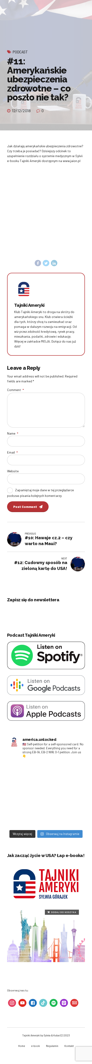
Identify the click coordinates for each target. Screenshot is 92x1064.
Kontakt (69, 1045)
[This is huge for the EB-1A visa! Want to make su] (65, 795)
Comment (15, 390)
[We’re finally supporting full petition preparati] (65, 773)
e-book (35, 1045)
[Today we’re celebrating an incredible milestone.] (27, 817)
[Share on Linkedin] (54, 263)
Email (12, 452)
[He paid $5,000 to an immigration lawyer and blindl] (65, 817)
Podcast (20, 51)
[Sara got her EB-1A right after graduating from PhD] (27, 773)
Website (13, 471)
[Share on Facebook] (38, 263)
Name (12, 433)
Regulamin (52, 1045)
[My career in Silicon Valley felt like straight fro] (27, 795)
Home (21, 1045)
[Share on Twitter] (46, 263)
